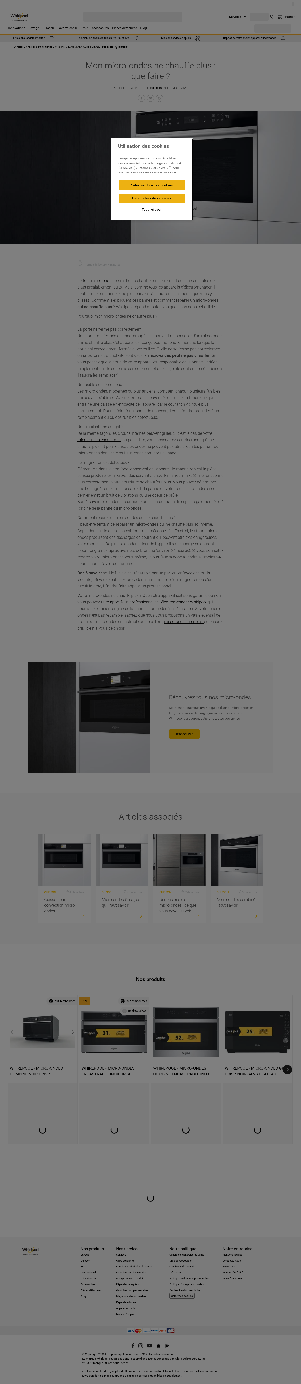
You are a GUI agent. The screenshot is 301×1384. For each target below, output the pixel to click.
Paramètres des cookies (151, 198)
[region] (152, 179)
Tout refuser (152, 210)
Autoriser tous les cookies (152, 185)
